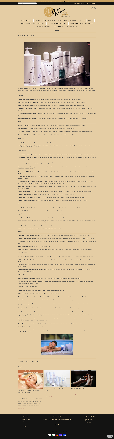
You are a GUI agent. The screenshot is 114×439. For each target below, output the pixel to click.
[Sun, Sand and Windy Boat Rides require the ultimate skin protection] (30, 379)
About (90, 20)
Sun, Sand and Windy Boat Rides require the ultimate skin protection (29, 391)
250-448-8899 (77, 3)
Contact (25, 426)
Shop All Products (25, 422)
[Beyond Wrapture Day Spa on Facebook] (92, 8)
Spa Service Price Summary (44, 26)
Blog (57, 30)
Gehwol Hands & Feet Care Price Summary (81, 23)
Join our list (57, 422)
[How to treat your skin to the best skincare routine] (57, 378)
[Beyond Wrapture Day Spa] (57, 12)
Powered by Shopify (63, 431)
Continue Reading (22, 408)
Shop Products (58, 26)
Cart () (88, 3)
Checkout (93, 3)
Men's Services (49, 20)
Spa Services (25, 421)
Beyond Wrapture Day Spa (55, 431)
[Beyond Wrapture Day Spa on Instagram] (95, 8)
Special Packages (62, 20)
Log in (82, 3)
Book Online (82, 20)
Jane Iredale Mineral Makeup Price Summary (33, 23)
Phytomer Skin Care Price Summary (57, 23)
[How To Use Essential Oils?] (83, 378)
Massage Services (26, 20)
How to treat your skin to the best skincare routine (55, 389)
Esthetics (38, 20)
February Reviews (72, 26)
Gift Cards (73, 20)
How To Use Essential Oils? (77, 388)
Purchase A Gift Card (25, 419)
